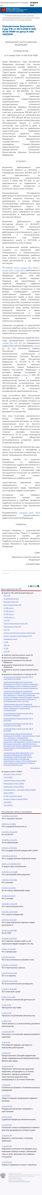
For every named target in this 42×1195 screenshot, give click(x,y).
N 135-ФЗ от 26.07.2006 (9, 912)
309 (15, 343)
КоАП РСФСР (9, 793)
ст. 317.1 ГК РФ (6, 1013)
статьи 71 (26, 375)
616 (24, 343)
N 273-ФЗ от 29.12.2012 (9, 840)
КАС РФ (7, 630)
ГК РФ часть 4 (9, 617)
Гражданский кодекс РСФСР (15, 780)
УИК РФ (7, 645)
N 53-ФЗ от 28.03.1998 (9, 989)
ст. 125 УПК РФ (7, 1117)
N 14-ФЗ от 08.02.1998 (9, 930)
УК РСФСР (7, 802)
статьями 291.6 (26, 513)
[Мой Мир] (38, 585)
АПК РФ (7, 595)
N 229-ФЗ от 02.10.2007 (10, 981)
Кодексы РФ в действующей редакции (18, 593)
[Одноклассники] (36, 585)
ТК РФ (6, 642)
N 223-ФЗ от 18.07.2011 (9, 938)
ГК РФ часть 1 (9, 608)
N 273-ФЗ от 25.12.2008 (9, 872)
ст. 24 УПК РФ (6, 1125)
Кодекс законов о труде (13, 796)
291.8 (38, 513)
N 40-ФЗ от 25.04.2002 (9, 832)
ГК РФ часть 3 (9, 614)
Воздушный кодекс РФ (12, 605)
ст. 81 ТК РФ (6, 1042)
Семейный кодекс (10, 639)
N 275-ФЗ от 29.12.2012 (9, 856)
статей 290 (7, 343)
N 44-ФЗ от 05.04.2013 (9, 973)
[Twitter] (33, 585)
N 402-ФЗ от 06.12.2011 (9, 904)
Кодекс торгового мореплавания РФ (18, 636)
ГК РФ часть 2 (9, 611)
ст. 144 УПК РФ (7, 1106)
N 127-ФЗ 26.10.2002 (8, 957)
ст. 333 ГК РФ (6, 1005)
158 (14, 348)
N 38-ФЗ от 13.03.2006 (9, 880)
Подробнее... (35, 768)
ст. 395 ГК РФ (6, 1021)
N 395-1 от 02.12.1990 (8, 997)
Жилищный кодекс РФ (12, 627)
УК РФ (6, 648)
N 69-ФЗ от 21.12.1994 (9, 824)
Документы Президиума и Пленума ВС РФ (20, 674)
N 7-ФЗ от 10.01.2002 (9, 888)
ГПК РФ (7, 620)
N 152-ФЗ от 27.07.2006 (9, 965)
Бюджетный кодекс (11, 599)
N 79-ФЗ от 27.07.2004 (9, 848)
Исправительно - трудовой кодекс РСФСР (20, 790)
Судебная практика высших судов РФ (18, 655)
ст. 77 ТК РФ (6, 1095)
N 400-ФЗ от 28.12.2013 (9, 816)
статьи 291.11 (19, 270)
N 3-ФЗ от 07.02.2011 (8, 896)
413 (20, 343)
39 (9, 348)
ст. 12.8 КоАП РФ (7, 1066)
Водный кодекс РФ (11, 602)
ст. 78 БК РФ (6, 1053)
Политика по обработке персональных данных (19, 1181)
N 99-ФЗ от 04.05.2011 (9, 920)
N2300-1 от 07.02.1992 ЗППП (11, 864)
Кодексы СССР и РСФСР (13, 771)
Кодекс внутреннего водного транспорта (19, 633)
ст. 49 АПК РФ (7, 1146)
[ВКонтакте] (31, 585)
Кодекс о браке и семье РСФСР (16, 799)
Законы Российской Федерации (16, 658)
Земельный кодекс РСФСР (14, 787)
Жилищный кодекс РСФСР (14, 783)
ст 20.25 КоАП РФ (8, 1032)
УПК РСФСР (8, 805)
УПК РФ (7, 651)
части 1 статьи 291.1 (22, 268)
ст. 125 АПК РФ (7, 1162)
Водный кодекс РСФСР (12, 774)
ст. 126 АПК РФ (7, 1135)
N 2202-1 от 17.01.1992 (9, 949)
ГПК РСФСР (8, 777)
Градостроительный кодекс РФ (16, 623)
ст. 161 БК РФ (6, 1085)
